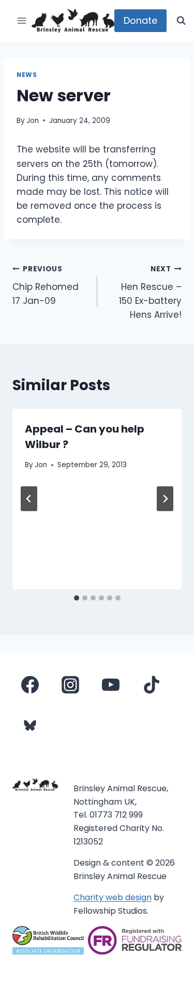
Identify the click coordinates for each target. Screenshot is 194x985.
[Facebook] (30, 684)
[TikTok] (151, 684)
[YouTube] (110, 684)
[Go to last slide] (29, 498)
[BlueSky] (30, 725)
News (27, 75)
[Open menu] (22, 20)
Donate (140, 20)
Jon (32, 121)
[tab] (76, 598)
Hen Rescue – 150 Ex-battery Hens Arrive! (150, 292)
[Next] (165, 498)
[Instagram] (70, 684)
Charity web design (112, 897)
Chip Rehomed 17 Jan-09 (45, 285)
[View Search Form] (181, 20)
